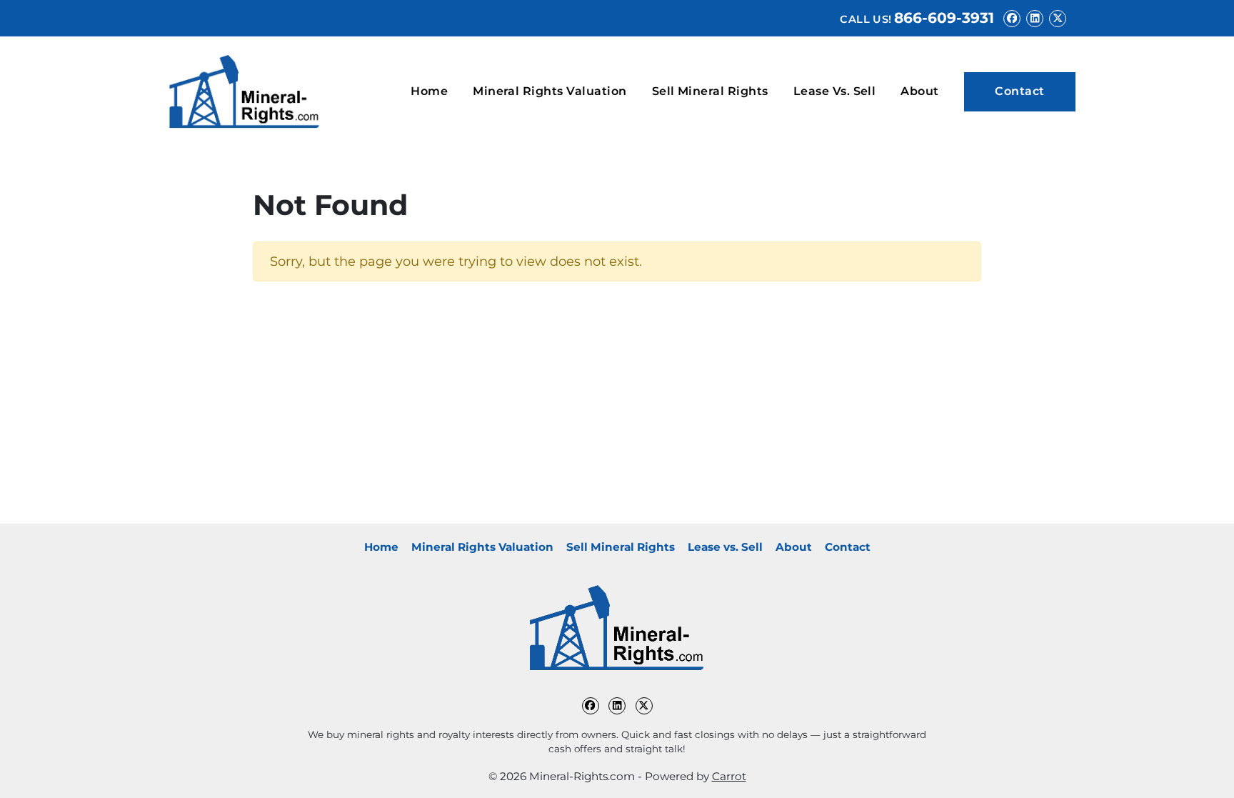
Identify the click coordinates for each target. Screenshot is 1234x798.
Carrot (729, 776)
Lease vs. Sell (834, 91)
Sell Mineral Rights (710, 91)
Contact (1019, 91)
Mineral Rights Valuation (550, 91)
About (919, 91)
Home (429, 91)
